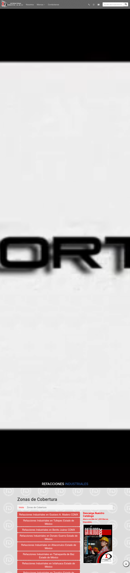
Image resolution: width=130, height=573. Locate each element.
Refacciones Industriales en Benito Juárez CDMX (48, 529)
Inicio (21, 507)
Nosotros (30, 4)
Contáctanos (53, 4)
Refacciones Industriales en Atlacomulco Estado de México (48, 546)
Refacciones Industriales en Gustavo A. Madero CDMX (48, 514)
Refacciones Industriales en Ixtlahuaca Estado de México (48, 564)
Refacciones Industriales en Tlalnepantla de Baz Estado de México (48, 555)
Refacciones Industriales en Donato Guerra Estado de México (48, 537)
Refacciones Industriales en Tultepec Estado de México (48, 522)
